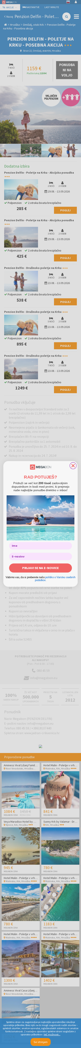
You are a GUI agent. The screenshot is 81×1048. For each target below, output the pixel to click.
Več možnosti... (52, 1034)
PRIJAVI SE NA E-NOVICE (40, 568)
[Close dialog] (73, 466)
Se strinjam (41, 1042)
